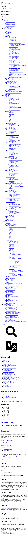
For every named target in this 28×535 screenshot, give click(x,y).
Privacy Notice (12, 60)
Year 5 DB (11, 266)
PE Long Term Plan (13, 173)
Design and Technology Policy (16, 185)
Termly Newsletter (10, 316)
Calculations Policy (13, 137)
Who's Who (9, 27)
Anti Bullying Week (10, 320)
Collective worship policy (15, 45)
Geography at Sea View (11, 164)
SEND (7, 85)
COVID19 (8, 31)
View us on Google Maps (6, 445)
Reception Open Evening (12, 313)
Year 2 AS (11, 248)
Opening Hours (9, 287)
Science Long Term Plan (14, 146)
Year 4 (10, 119)
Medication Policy (10, 301)
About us (5, 20)
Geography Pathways (14, 167)
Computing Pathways (14, 161)
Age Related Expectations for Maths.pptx (12, 401)
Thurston (8, 223)
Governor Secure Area (11, 81)
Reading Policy (12, 124)
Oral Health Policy (13, 57)
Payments (8, 299)
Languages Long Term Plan (15, 212)
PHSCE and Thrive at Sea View (13, 198)
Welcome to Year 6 (16, 270)
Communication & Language (15, 100)
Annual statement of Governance (13, 93)
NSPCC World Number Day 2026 (14, 305)
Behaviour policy (13, 40)
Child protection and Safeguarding (17, 44)
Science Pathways (13, 148)
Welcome (8, 23)
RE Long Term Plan (13, 153)
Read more (3, 428)
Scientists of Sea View (11, 142)
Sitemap (5, 447)
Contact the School (10, 22)
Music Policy (12, 203)
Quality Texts (9, 133)
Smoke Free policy (13, 69)
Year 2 (10, 116)
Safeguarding (9, 90)
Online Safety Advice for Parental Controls (16, 321)
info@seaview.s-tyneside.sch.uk (11, 442)
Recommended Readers (11, 300)
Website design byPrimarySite (10, 456)
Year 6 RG (11, 269)
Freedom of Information (14, 53)
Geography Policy (13, 165)
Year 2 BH (11, 246)
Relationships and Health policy (16, 62)
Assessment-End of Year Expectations (14, 283)
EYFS (7, 97)
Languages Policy (13, 211)
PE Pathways (12, 174)
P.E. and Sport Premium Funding (13, 83)
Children (5, 221)
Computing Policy (13, 158)
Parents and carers (7, 284)
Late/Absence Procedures (12, 296)
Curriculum (6, 95)
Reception (11, 114)
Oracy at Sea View (10, 128)
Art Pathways (12, 181)
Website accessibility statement (16, 77)
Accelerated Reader (16, 265)
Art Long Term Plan (13, 179)
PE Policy (11, 171)
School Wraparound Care (12, 286)
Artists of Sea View (10, 177)
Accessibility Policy (13, 37)
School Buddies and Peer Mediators (14, 280)
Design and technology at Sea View (14, 183)
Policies (8, 36)
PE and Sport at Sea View (12, 170)
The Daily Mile (9, 319)
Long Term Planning (14, 99)
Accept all (8, 475)
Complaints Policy (13, 47)
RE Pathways (12, 154)
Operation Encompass (14, 56)
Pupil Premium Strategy (11, 82)
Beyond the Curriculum (14, 110)
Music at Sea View (10, 202)
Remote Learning (10, 225)
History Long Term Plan (14, 194)
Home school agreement (14, 54)
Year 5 (10, 120)
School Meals (9, 294)
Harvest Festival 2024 (11, 311)
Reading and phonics (11, 123)
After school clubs (10, 290)
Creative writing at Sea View (12, 129)
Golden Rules (9, 291)
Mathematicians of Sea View (12, 135)
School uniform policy (14, 64)
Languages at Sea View (11, 209)
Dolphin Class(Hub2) (14, 241)
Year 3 (10, 118)
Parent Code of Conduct (14, 58)
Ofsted (7, 35)
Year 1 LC (11, 244)
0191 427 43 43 (9, 440)
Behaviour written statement (15, 41)
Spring (16, 262)
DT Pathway (12, 188)
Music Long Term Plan (14, 204)
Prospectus (8, 217)
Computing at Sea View (11, 157)
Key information (7, 28)
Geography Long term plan (15, 166)
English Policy (12, 131)
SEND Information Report (15, 87)
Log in (4, 324)
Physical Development (14, 103)
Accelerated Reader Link (17, 271)
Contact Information (10, 24)
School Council (9, 279)
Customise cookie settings (17, 475)
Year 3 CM (11, 249)
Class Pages (9, 240)
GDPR (7, 33)
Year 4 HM (11, 253)
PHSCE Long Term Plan (15, 200)
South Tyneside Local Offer (15, 86)
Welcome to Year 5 (16, 258)
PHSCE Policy (12, 199)
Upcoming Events (7, 422)
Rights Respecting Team (11, 278)
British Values (9, 220)
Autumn (17, 261)
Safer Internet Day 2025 (11, 309)
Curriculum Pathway (14, 206)
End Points (11, 127)
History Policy (12, 192)
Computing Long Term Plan (15, 160)
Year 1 (10, 115)
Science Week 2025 (10, 308)
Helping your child (10, 303)
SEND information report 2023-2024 (17, 65)
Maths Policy (12, 136)
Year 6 (10, 121)
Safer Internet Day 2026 (11, 307)
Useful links (9, 298)
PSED (10, 102)
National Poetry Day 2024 (12, 315)
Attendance (8, 30)
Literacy (11, 104)
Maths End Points (13, 141)
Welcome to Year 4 (16, 254)
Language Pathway (13, 213)
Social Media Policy (13, 70)
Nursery (11, 112)
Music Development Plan (15, 207)
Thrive (7, 282)
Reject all (3, 475)
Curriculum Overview (14, 98)
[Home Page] (8, 3)
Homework (14, 255)
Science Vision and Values (15, 144)
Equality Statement (13, 51)
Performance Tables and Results (13, 79)
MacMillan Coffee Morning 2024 (13, 312)
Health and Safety (10, 216)
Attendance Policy (13, 39)
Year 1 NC (11, 245)
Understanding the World (15, 107)
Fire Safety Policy (13, 52)
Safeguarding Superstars (11, 224)
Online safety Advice (11, 288)
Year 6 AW (11, 273)
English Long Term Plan (14, 125)
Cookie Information (7, 449)
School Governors (10, 78)
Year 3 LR (11, 250)
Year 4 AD (11, 252)
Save (13, 533)
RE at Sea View (10, 150)
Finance (8, 94)
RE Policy (11, 61)
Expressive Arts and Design (15, 108)
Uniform (8, 295)
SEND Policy (12, 89)
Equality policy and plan (14, 49)
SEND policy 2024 (13, 66)
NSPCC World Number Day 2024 (14, 317)
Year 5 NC (11, 257)
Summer (17, 263)
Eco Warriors (9, 276)
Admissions (9, 32)
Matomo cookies (8, 508)
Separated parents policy (14, 68)
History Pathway (13, 195)
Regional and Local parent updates (14, 91)
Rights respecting (10, 219)
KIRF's (10, 139)
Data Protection (12, 48)
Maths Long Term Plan (14, 140)
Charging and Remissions (15, 43)
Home (4, 19)
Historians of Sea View (11, 191)
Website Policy (6, 450)
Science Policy (12, 145)
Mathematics (12, 106)
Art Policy (11, 178)
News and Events (7, 304)
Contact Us (5, 431)
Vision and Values (10, 26)
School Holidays (10, 292)
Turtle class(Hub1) (13, 242)
